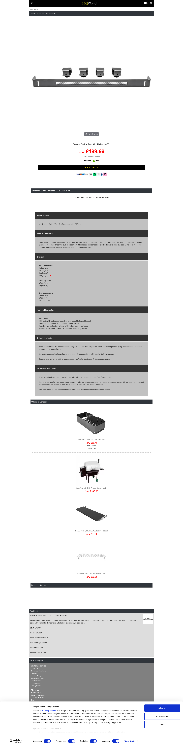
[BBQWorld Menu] (32, 3)
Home (32, 14)
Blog (32, 700)
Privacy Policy (35, 686)
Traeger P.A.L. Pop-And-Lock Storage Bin (91, 440)
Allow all (162, 708)
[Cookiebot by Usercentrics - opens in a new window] (16, 741)
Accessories (50, 14)
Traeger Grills (40, 14)
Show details (129, 741)
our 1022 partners (48, 710)
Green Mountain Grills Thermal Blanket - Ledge (91, 488)
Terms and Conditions (38, 671)
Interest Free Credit (37, 678)
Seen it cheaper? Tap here (91, 157)
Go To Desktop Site (36, 661)
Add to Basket (91, 167)
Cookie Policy (35, 683)
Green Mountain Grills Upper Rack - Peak (91, 574)
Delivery (34, 673)
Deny (162, 724)
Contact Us (34, 668)
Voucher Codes (36, 681)
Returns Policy (36, 676)
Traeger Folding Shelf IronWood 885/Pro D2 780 (91, 531)
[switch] (71, 741)
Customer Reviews (37, 697)
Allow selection (162, 716)
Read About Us (36, 692)
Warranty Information (38, 695)
